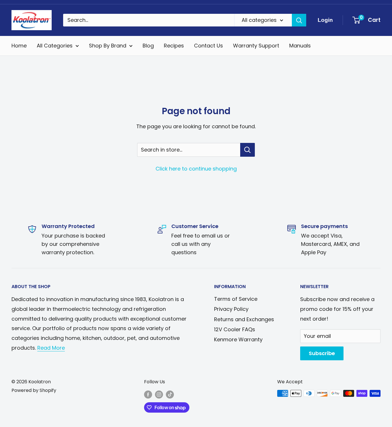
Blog (148, 45)
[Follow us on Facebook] (148, 394)
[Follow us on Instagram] (159, 394)
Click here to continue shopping (196, 168)
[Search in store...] (247, 150)
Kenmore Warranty (238, 339)
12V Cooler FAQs (234, 329)
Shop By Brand (107, 45)
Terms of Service (235, 298)
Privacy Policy (231, 309)
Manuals (300, 45)
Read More (51, 347)
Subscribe (322, 353)
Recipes (174, 45)
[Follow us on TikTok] (170, 394)
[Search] (299, 20)
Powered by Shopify (33, 390)
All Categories (55, 45)
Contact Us (208, 45)
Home (19, 45)
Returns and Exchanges (244, 319)
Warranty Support (256, 45)
